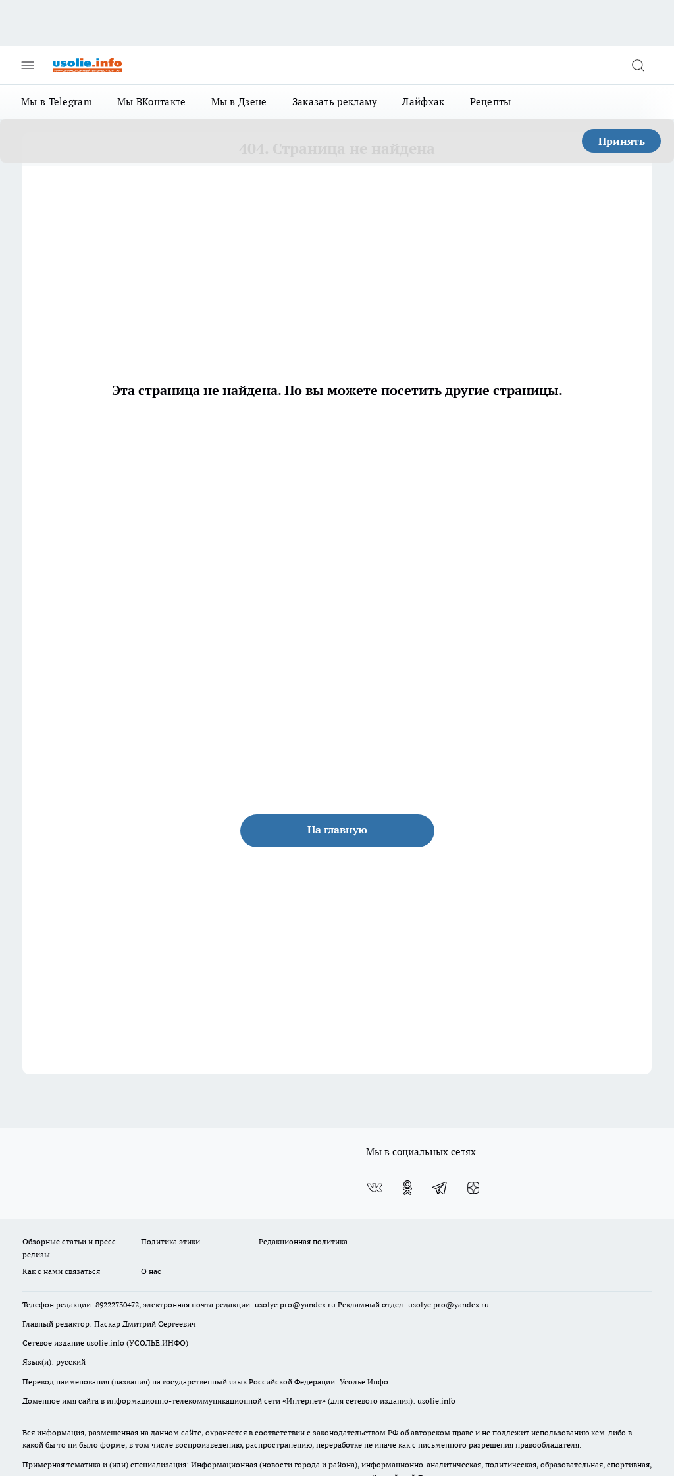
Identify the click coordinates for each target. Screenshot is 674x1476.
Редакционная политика (303, 1241)
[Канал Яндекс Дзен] (473, 1187)
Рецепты (490, 101)
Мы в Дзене (239, 101)
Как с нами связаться (61, 1271)
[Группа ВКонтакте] (374, 1187)
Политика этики (170, 1241)
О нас (151, 1271)
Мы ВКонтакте (151, 101)
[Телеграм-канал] (440, 1187)
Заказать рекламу (335, 101)
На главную (337, 829)
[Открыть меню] (27, 65)
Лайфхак (423, 101)
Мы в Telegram (56, 101)
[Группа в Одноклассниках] (407, 1187)
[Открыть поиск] (638, 65)
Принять (621, 140)
